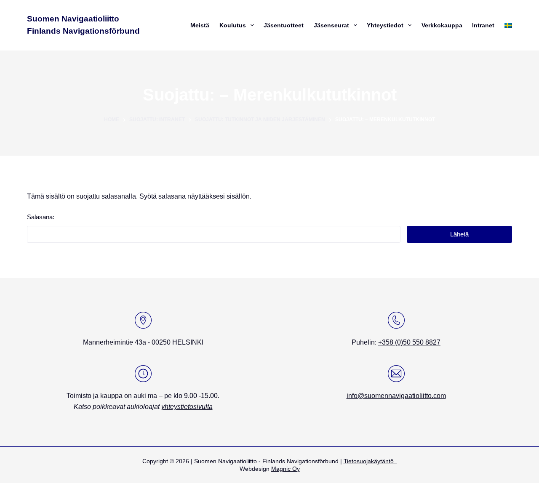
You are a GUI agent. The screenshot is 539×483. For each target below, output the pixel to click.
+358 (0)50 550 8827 (409, 342)
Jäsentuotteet (284, 25)
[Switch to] (507, 25)
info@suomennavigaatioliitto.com (396, 395)
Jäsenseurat (331, 25)
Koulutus (232, 25)
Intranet (483, 25)
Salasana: (40, 216)
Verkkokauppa (442, 25)
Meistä (199, 25)
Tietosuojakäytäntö (370, 461)
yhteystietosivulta (187, 406)
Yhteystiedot (385, 25)
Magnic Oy (285, 468)
